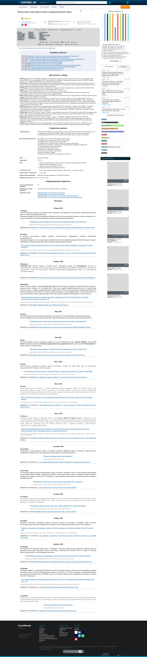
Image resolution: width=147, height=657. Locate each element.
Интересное (124, 66)
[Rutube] (83, 632)
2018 (24, 48)
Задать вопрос (45, 42)
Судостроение (23, 7)
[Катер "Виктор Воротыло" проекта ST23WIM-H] (33, 36)
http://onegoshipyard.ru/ (29, 22)
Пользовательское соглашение (46, 635)
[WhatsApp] (83, 636)
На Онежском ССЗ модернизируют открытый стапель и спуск (45, 69)
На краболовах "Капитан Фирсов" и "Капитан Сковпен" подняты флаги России (62, 377)
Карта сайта (42, 640)
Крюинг (61, 631)
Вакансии (41, 44)
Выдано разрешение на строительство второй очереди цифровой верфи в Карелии (64, 327)
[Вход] (128, 2)
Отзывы (74, 42)
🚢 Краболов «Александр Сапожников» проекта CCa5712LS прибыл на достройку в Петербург (54, 65)
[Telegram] (79, 636)
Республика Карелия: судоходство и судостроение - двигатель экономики (58, 195)
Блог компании (55, 42)
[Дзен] (76, 632)
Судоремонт (105, 86)
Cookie (76, 651)
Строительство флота (72, 44)
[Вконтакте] (22, 24)
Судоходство (62, 629)
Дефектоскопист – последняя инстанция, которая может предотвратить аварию (60, 197)
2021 (35, 48)
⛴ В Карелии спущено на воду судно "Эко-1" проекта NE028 (45, 63)
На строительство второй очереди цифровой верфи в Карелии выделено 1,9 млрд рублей (66, 227)
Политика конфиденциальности (47, 637)
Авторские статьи (106, 104)
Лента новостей (109, 66)
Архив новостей (63, 635)
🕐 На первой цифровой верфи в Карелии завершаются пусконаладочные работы (51, 60)
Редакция (41, 631)
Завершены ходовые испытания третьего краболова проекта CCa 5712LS (48, 57)
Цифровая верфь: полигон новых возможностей (51, 192)
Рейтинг (62, 7)
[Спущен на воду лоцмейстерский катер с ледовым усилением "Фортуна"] (44, 36)
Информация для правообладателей (48, 638)
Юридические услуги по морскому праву (24, 636)
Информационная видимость (67, 29)
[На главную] (27, 2)
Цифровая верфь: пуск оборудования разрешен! (51, 194)
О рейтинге (125, 7)
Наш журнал (42, 629)
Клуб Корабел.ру (43, 634)
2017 (20, 48)
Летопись (54, 7)
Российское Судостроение (65, 628)
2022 (39, 48)
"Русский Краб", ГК (116, 242)
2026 (54, 48)
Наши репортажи (63, 634)
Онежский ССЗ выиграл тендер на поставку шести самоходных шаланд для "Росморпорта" (53, 56)
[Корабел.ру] (24, 626)
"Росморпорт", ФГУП (117, 185)
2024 (46, 48)
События (104, 95)
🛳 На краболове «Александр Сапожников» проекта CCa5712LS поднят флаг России (51, 66)
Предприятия (34, 7)
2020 (31, 48)
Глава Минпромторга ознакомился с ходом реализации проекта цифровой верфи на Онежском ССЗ (56, 59)
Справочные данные (53, 29)
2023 (42, 48)
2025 (50, 48)
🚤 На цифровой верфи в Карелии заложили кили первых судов (46, 68)
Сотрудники (50, 44)
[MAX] (76, 636)
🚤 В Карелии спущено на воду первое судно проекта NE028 (45, 62)
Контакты (76, 628)
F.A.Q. (40, 641)
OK (80, 651)
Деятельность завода (40, 29)
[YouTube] (25, 24)
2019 (27, 48)
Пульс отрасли (44, 7)
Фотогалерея (65, 42)
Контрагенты (60, 44)
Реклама (41, 632)
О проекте (41, 628)
